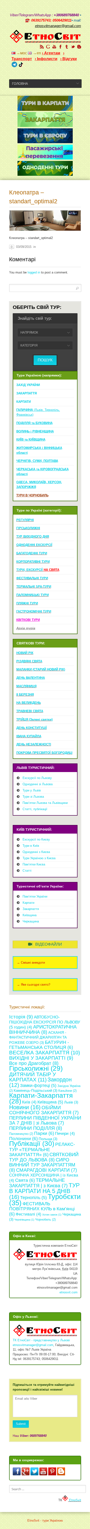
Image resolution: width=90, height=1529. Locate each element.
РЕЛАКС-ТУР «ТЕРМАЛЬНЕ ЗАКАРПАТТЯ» (42, 1149)
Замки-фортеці (38, 1085)
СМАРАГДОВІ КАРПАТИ (46, 1170)
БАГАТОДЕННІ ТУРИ (31, 553)
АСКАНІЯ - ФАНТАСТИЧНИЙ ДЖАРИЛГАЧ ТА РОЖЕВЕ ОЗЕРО (38, 1037)
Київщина (29, 915)
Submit (21, 1424)
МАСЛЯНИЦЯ (26, 686)
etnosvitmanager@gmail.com (33, 1345)
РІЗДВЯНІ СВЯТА (29, 661)
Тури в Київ (31, 845)
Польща (48, 1139)
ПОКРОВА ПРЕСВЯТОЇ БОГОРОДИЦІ (44, 753)
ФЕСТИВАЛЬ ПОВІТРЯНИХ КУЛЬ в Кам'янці (42, 1208)
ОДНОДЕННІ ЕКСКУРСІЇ (34, 545)
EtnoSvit (74, 1500)
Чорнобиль (45, 1219)
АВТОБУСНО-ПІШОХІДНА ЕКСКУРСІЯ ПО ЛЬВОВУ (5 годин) (44, 1022)
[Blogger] (79, 47)
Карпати (28, 902)
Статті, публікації (35, 809)
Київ (29, 1102)
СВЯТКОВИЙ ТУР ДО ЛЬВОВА (43, 1157)
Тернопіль (33, 1197)
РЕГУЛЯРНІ (25, 520)
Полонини (23, 1138)
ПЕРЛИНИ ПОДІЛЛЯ (35, 1128)
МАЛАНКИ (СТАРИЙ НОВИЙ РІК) (40, 669)
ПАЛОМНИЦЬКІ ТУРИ (32, 595)
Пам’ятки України (35, 896)
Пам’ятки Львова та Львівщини (45, 803)
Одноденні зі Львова (38, 784)
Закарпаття (31, 909)
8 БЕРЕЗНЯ (25, 694)
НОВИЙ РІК (24, 653)
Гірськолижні (36, 1068)
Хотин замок (51, 1214)
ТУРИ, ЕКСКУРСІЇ (37, 570)
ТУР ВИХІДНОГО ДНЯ (32, 536)
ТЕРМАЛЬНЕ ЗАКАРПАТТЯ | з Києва (38, 1182)
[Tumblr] (67, 47)
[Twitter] (73, 47)
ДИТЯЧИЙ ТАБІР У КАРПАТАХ (32, 1077)
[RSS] (42, 47)
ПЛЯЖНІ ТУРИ (27, 603)
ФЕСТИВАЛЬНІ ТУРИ (32, 578)
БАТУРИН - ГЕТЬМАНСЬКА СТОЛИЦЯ (41, 1045)
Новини (25, 1107)
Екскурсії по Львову (37, 778)
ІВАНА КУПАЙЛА (28, 736)
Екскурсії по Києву (36, 839)
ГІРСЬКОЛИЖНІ (28, 528)
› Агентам (51, 53)
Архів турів (25, 628)
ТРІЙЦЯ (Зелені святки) (34, 719)
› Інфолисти (46, 59)
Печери (65, 1133)
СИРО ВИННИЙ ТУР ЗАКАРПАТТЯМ (42, 1165)
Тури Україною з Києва (39, 858)
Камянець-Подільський (35, 1090)
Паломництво (21, 1134)
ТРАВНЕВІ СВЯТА (29, 711)
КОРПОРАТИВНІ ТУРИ (33, 561)
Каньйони (67, 1090)
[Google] (48, 47)
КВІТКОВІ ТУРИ (28, 620)
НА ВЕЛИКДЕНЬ (28, 703)
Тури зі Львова (33, 796)
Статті (27, 870)
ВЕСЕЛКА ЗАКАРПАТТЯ (44, 1053)
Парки (44, 1133)
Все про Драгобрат (34, 1063)
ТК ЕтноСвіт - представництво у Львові (41, 1340)
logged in (34, 272)
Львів (71, 1102)
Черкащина (31, 921)
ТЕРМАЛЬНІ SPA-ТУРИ (33, 586)
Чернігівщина (24, 1219)
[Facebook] (60, 47)
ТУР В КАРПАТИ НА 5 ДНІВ (44, 1191)
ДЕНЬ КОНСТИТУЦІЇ (31, 728)
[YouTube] (54, 47)
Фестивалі (28, 1214)
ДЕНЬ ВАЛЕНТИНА (30, 678)
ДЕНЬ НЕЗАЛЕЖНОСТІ (33, 744)
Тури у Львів (32, 790)
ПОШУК (45, 360)
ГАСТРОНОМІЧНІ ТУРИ (33, 611)
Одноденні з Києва (36, 852)
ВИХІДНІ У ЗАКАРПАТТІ (41, 1058)
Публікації (31, 1143)
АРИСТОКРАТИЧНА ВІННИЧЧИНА (43, 1029)
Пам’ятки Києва (34, 864)
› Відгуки (68, 59)
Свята (25, 1180)
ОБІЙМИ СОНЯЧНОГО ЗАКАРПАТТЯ (44, 1110)
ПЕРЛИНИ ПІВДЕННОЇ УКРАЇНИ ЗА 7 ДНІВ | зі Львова (45, 1120)
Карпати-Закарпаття (41, 1098)
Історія (21, 1016)
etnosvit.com (69, 1292)
